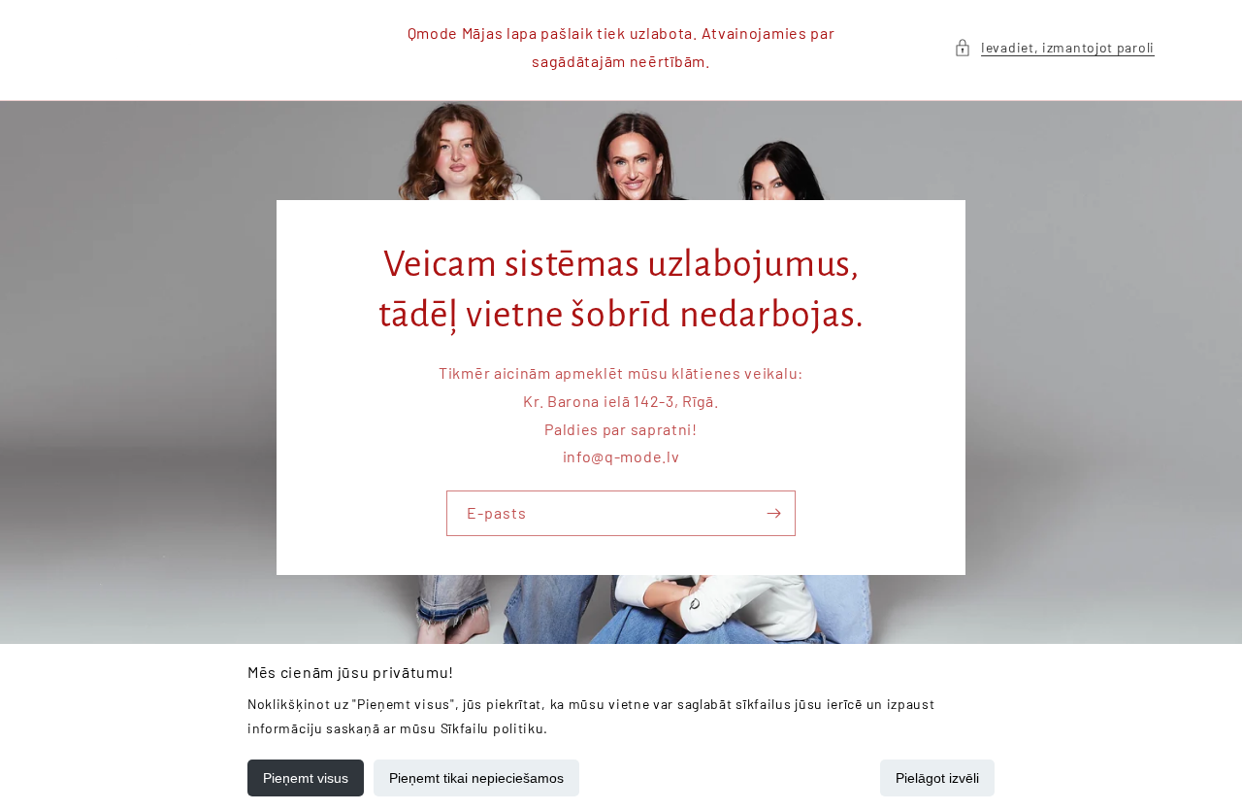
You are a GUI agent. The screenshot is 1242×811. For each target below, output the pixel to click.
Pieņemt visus (305, 778)
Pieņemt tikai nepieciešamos (476, 778)
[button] (1054, 47)
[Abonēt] (773, 513)
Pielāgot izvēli (937, 778)
